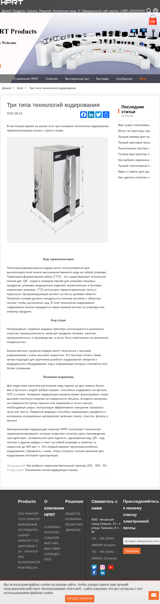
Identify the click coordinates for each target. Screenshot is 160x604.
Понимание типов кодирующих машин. (52, 470)
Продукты (18, 10)
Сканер (23, 535)
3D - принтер (28, 551)
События (52, 78)
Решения (45, 10)
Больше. (128, 116)
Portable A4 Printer (30, 567)
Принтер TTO (28, 540)
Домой (6, 10)
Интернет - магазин (53, 532)
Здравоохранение (74, 530)
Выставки (102, 78)
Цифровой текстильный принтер (30, 546)
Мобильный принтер (30, 524)
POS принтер (28, 513)
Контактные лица (64, 10)
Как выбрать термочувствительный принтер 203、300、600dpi (69, 465)
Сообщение (124, 78)
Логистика (74, 524)
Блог (143, 78)
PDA (21, 557)
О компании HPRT (26, 78)
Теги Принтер (29, 519)
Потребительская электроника (30, 530)
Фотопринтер (29, 562)
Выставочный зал (77, 78)
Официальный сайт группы (100, 10)
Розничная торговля (74, 519)
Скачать (32, 10)
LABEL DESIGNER (132, 10)
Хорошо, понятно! (79, 598)
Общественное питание (74, 513)
